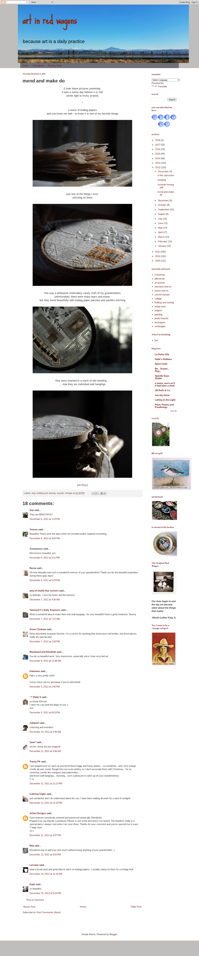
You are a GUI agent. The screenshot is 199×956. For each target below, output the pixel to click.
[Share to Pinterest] (104, 493)
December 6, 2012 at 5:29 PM (45, 580)
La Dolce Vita (162, 354)
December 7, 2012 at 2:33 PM (45, 641)
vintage (68, 493)
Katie (32, 884)
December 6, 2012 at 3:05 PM (45, 538)
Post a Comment (35, 900)
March (161, 237)
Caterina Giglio (38, 794)
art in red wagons (50, 19)
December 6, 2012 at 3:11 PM (45, 557)
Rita (32, 845)
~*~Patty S (35, 697)
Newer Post (29, 906)
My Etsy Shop (55, 65)
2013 (158, 163)
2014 (158, 158)
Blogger (113, 934)
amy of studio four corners (44, 590)
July (160, 218)
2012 (158, 167)
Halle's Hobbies (163, 359)
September (164, 209)
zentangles (160, 326)
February (163, 241)
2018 (158, 140)
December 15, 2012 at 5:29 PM (45, 893)
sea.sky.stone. (162, 395)
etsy (33, 493)
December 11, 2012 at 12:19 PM (46, 802)
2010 (158, 256)
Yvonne (34, 529)
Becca (33, 568)
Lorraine (34, 865)
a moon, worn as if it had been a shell (165, 384)
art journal (159, 282)
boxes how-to (161, 290)
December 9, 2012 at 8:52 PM (45, 712)
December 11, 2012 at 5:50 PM (45, 854)
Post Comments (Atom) (49, 912)
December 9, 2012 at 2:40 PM (45, 686)
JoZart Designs (38, 813)
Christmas (160, 274)
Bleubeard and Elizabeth (43, 652)
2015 (158, 153)
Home (25, 65)
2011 (157, 251)
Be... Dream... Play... (162, 369)
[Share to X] (98, 493)
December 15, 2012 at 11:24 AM (46, 874)
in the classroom (165, 175)
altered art (160, 278)
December (163, 171)
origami (158, 310)
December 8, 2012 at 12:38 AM (45, 660)
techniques (160, 322)
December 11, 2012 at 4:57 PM (45, 835)
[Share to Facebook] (101, 493)
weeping (161, 180)
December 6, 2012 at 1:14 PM (45, 519)
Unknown (35, 671)
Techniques (38, 65)
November (163, 200)
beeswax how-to (163, 286)
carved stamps (162, 294)
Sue (32, 510)
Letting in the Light (165, 399)
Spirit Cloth (161, 363)
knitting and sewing (46, 493)
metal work (160, 306)
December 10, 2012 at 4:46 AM (45, 731)
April (160, 232)
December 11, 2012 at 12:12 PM (46, 783)
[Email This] (93, 493)
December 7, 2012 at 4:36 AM (45, 599)
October (162, 205)
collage (158, 298)
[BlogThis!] (95, 493)
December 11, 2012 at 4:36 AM (45, 751)
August (162, 214)
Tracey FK (35, 761)
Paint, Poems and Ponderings (164, 405)
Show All (173, 411)
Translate (162, 86)
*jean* (33, 742)
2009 (158, 260)
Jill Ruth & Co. (163, 390)
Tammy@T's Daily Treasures (45, 610)
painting (158, 314)
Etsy (84, 485)
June (161, 223)
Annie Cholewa (38, 629)
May (160, 227)
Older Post (136, 906)
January (162, 246)
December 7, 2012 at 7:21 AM (45, 618)
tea (156, 340)
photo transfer (162, 318)
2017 (158, 144)
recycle (60, 493)
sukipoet (34, 723)
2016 (158, 149)
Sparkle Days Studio (162, 377)
